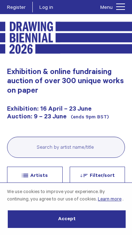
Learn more (109, 199)
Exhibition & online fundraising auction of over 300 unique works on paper (65, 81)
